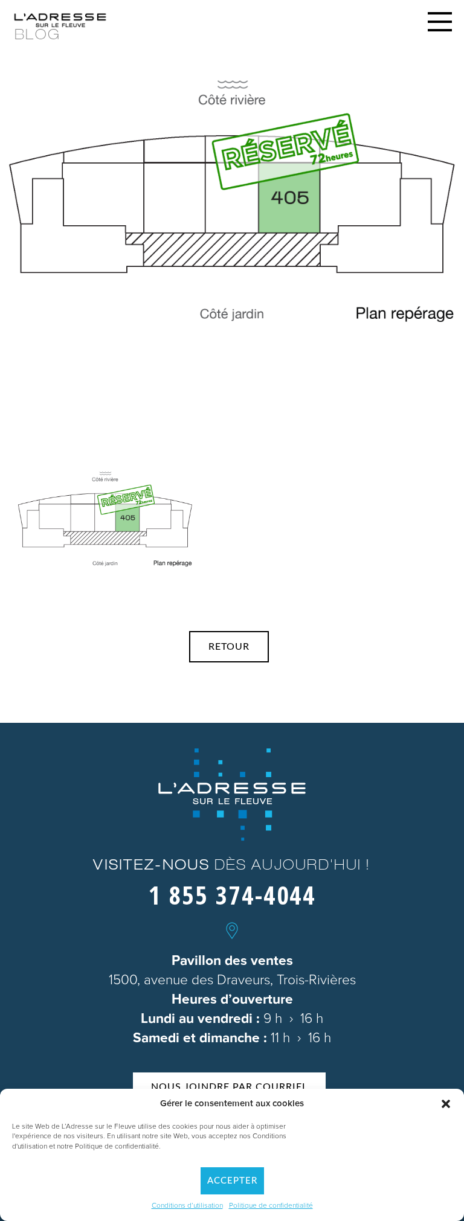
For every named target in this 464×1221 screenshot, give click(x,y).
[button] (446, 1104)
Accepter (232, 1180)
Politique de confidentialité (271, 1206)
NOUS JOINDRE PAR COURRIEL (229, 1087)
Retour (229, 647)
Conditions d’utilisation (187, 1206)
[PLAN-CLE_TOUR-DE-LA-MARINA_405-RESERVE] (105, 519)
